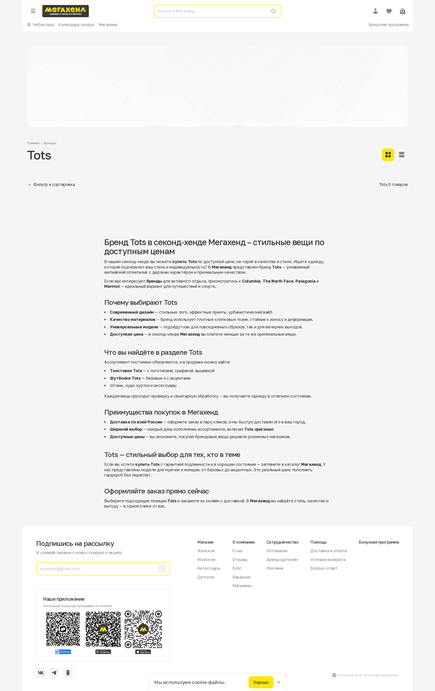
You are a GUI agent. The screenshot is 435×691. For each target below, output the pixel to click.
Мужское (206, 559)
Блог (237, 568)
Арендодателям (282, 559)
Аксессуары (208, 568)
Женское (206, 550)
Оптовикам (277, 550)
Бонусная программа (389, 24)
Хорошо (261, 682)
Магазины (108, 24)
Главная (33, 143)
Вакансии (241, 576)
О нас (237, 550)
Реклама (274, 568)
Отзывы (240, 559)
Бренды (50, 143)
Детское (205, 576)
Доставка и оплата (328, 550)
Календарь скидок (76, 24)
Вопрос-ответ (324, 568)
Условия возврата (327, 559)
